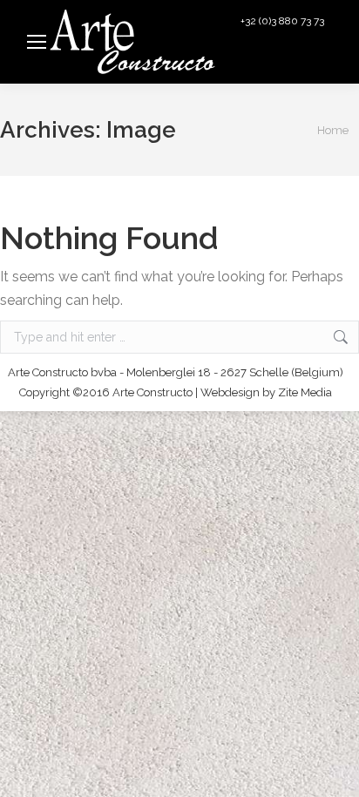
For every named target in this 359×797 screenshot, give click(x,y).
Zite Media (305, 392)
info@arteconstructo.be (278, 63)
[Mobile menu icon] (36, 41)
